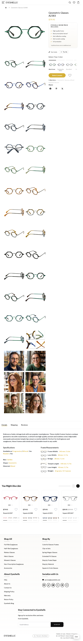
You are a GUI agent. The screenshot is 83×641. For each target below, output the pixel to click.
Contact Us (8, 587)
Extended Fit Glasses (49, 556)
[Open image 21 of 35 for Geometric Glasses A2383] (35, 255)
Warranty (7, 595)
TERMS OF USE (60, 634)
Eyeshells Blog (9, 603)
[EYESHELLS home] (12, 2)
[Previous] (73, 480)
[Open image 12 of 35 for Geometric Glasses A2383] (14, 170)
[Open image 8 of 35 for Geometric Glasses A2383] (14, 127)
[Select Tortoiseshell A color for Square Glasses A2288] (25, 512)
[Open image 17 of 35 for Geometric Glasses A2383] (35, 212)
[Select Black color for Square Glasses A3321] (50, 512)
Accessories (8, 568)
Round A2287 (8, 507)
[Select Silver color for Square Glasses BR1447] (75, 512)
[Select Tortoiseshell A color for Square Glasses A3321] (55, 512)
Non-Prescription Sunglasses (14, 564)
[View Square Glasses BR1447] (70, 493)
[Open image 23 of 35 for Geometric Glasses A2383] (35, 276)
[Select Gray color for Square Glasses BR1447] (70, 512)
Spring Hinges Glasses (49, 552)
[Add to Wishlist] (69, 75)
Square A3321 (48, 507)
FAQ (5, 580)
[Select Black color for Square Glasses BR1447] (65, 512)
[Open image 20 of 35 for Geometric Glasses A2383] (14, 255)
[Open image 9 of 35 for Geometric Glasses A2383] (35, 127)
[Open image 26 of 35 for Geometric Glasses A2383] (14, 318)
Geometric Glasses (63, 80)
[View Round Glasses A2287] (10, 493)
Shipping (14, 419)
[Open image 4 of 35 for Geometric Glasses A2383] (14, 85)
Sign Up (57, 624)
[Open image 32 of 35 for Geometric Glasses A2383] (14, 382)
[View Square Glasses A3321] (50, 493)
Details (4, 419)
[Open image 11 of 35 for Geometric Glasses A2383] (35, 149)
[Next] (78, 480)
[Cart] (78, 2)
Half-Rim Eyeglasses (11, 548)
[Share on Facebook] (50, 88)
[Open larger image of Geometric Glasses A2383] (25, 32)
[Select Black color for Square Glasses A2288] (30, 512)
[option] (10, 502)
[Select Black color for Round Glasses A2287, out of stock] (15, 512)
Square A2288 (28, 507)
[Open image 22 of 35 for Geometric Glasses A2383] (14, 276)
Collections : (52, 80)
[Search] (70, 2)
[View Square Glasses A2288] (30, 493)
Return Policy (8, 599)
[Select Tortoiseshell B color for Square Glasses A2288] (35, 512)
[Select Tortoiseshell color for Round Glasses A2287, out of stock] (10, 512)
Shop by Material (48, 564)
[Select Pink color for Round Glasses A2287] (5, 512)
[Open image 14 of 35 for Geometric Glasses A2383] (14, 191)
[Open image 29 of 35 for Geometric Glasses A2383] (35, 340)
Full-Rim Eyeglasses (11, 544)
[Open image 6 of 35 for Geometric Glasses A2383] (14, 106)
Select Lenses (57, 75)
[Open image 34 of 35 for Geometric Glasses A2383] (14, 403)
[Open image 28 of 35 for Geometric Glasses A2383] (14, 340)
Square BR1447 (68, 507)
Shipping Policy (9, 591)
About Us (7, 584)
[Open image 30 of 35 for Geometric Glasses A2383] (14, 361)
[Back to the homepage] (7, 7)
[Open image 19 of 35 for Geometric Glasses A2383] (35, 234)
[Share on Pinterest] (56, 88)
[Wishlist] (74, 2)
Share (51, 85)
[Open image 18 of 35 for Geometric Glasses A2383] (14, 234)
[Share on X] (62, 88)
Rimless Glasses (9, 552)
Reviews (24, 419)
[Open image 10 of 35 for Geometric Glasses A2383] (14, 149)
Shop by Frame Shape (49, 560)
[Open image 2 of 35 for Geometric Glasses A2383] (14, 64)
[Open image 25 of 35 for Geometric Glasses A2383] (35, 297)
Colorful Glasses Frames (50, 544)
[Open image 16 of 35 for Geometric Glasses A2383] (14, 212)
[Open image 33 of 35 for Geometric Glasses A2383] (35, 382)
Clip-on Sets (46, 548)
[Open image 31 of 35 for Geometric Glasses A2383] (35, 361)
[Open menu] (3, 2)
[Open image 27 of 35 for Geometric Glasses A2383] (35, 318)
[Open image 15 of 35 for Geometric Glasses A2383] (35, 191)
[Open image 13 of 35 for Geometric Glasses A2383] (35, 170)
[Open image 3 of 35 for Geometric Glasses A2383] (35, 64)
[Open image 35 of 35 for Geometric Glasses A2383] (35, 403)
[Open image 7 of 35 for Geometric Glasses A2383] (35, 106)
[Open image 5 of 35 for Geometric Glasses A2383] (35, 85)
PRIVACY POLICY (71, 634)
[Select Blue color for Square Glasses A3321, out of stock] (45, 512)
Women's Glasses (10, 560)
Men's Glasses (9, 556)
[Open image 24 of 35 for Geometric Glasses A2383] (14, 297)
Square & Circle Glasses (50, 568)
